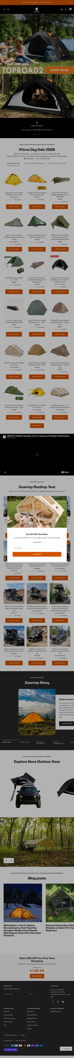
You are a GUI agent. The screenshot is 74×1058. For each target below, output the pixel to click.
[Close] (64, 498)
